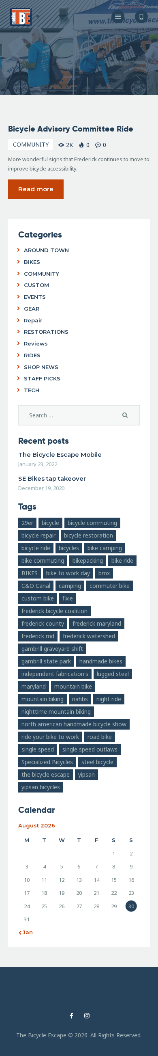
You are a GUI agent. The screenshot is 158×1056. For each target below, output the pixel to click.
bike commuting (42, 560)
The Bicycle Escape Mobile (60, 454)
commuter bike (110, 586)
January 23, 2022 (37, 464)
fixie (67, 598)
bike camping (105, 548)
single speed (37, 749)
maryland (33, 686)
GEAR (31, 308)
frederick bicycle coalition (54, 611)
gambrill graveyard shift (52, 648)
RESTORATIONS (46, 331)
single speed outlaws (89, 749)
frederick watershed (89, 636)
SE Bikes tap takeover (52, 478)
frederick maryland (97, 623)
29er (27, 523)
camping (70, 586)
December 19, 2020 (41, 488)
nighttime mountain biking (56, 711)
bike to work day (68, 573)
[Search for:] (79, 415)
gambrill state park (46, 661)
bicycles (69, 548)
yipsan (86, 774)
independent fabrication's (54, 674)
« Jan (25, 932)
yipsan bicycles (40, 787)
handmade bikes (100, 661)
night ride (108, 699)
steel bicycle (97, 762)
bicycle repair (38, 535)
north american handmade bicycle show (73, 724)
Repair (33, 320)
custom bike (37, 598)
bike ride (122, 560)
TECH (31, 390)
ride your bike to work (50, 737)
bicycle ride (35, 548)
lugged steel (113, 674)
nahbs (80, 699)
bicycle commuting (92, 523)
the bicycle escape (45, 774)
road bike (100, 737)
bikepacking (88, 560)
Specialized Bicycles (47, 762)
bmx (104, 573)
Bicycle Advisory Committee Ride (70, 128)
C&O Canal (35, 586)
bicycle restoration (88, 535)
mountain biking (42, 699)
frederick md (37, 636)
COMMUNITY (31, 144)
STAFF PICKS (42, 378)
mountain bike (73, 686)
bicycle (50, 523)
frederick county (42, 623)
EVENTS (35, 297)
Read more (35, 189)
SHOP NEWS (41, 367)
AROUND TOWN (46, 250)
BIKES (32, 262)
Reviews (36, 343)
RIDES (32, 355)
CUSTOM (36, 285)
